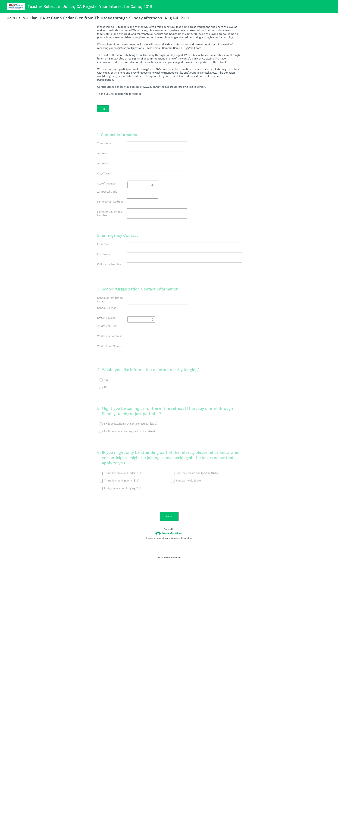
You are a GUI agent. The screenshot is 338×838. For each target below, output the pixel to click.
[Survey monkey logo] (169, 533)
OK (103, 109)
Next (169, 516)
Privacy (161, 557)
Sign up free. (186, 538)
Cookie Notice (173, 557)
